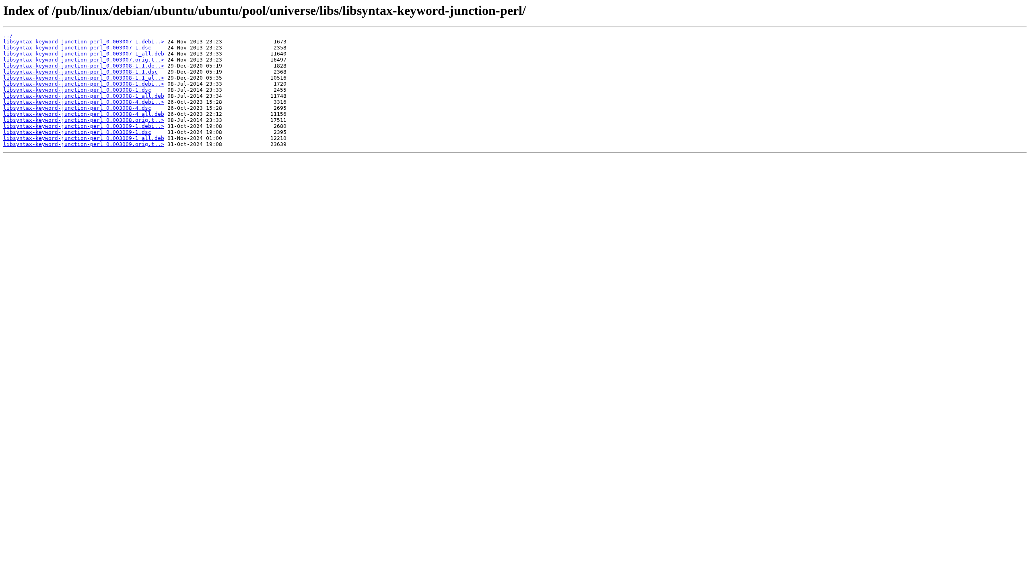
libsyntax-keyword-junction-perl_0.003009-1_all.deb (83, 138)
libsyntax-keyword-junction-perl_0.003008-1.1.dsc (80, 72)
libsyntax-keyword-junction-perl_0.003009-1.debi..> (83, 126)
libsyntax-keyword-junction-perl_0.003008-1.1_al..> (83, 78)
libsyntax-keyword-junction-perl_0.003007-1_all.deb (83, 54)
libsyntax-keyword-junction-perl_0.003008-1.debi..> (83, 84)
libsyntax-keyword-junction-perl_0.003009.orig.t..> (83, 144)
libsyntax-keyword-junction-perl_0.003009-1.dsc (77, 132)
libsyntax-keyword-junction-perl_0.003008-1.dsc (77, 90)
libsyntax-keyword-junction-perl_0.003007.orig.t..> (83, 60)
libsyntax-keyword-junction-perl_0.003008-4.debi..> (83, 102)
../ (8, 36)
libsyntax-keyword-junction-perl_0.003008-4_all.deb (83, 114)
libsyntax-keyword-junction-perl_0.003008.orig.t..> (83, 120)
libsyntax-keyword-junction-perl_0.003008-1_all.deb (83, 96)
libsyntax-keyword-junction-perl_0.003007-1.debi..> (83, 42)
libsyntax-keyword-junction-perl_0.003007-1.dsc (77, 48)
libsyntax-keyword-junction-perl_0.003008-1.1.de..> (83, 66)
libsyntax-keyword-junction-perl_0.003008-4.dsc (77, 108)
